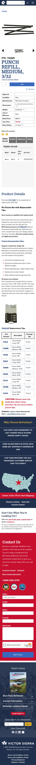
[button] (18, 713)
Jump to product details (10, 80)
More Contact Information (11, 574)
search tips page (14, 519)
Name (5, 602)
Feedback (20, 570)
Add (22, 84)
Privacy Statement (18, 760)
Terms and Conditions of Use (18, 755)
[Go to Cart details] (27, 3)
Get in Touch (18, 655)
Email (5, 610)
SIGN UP (28, 724)
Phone (5, 618)
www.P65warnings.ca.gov (16, 414)
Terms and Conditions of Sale (18, 757)
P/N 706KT (12, 200)
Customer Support (18, 504)
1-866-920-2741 (11, 580)
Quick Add (25, 502)
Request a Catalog (12, 502)
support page (26, 519)
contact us (10, 522)
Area (5, 594)
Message (7, 625)
